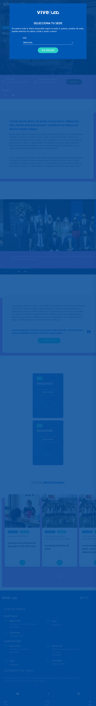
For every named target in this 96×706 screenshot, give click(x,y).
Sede (24, 38)
